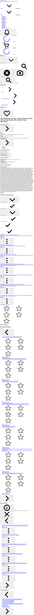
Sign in (3, 1)
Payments (3, 23)
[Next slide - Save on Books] (6, 585)
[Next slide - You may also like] (6, 611)
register (6, 1)
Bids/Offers (3, 17)
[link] (6, 128)
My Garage (3, 24)
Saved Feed (4, 21)
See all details (4, 148)
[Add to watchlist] (6, 113)
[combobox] (9, 69)
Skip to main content (3, 0)
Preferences (4, 25)
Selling (3, 20)
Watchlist (3, 18)
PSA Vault (3, 27)
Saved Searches (4, 22)
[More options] (6, 241)
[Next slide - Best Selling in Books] (6, 498)
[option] (17, 206)
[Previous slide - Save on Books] (6, 521)
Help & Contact (15, 1)
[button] (7, 80)
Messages (3, 26)
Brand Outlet (11, 1)
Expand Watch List (18, 8)
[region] (17, 109)
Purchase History (4, 19)
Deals (8, 1)
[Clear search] (6, 73)
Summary (3, 16)
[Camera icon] (20, 73)
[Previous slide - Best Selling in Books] (6, 332)
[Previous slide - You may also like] (6, 594)
